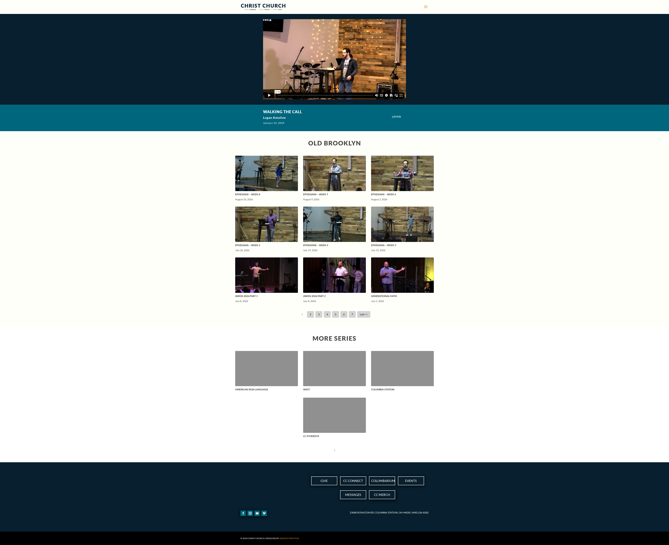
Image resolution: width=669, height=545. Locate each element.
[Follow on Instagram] (250, 513)
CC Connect (353, 481)
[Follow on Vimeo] (264, 513)
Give (324, 481)
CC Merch (382, 495)
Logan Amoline (274, 117)
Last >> (364, 314)
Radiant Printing (289, 538)
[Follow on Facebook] (243, 513)
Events (411, 481)
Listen (396, 116)
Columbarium (383, 481)
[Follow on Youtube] (257, 513)
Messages (353, 495)
